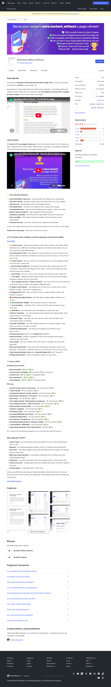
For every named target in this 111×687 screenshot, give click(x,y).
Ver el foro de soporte (82, 165)
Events (68, 661)
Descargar (100, 61)
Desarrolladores (51, 663)
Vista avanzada (80, 112)
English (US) (100, 100)
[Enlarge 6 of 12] (46, 516)
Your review (78, 144)
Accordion (92, 104)
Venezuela (26, 676)
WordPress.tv (51, 666)
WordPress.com (91, 658)
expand (98, 104)
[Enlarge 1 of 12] (25, 493)
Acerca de (10, 658)
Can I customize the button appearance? (20, 615)
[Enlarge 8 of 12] (68, 493)
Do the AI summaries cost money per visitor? (21, 598)
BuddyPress (90, 666)
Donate (69, 663)
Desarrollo (44, 70)
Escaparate (30, 658)
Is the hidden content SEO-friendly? (18, 576)
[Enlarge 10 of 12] (68, 521)
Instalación (33, 70)
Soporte (101, 70)
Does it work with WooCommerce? (18, 609)
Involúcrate (69, 658)
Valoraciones (22, 70)
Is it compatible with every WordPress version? (22, 571)
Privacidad (10, 666)
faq (102, 104)
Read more (100, 107)
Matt (88, 661)
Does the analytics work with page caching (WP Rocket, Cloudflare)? (29, 593)
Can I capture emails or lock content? (19, 604)
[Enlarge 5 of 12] (46, 493)
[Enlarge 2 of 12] (25, 510)
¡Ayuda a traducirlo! (73, 13)
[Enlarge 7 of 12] (46, 535)
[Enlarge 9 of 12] (68, 507)
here (67, 226)
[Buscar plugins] (25, 19)
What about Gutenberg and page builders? (20, 582)
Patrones (29, 666)
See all (102, 144)
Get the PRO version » (14, 481)
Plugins (29, 663)
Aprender (49, 658)
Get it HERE (11, 241)
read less (93, 107)
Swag (68, 666)
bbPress (89, 663)
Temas (29, 661)
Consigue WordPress (101, 3)
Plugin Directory (11, 8)
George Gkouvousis (26, 63)
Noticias (9, 661)
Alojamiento (10, 663)
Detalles (11, 70)
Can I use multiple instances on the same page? (22, 587)
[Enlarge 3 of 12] (25, 532)
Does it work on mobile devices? (17, 620)
